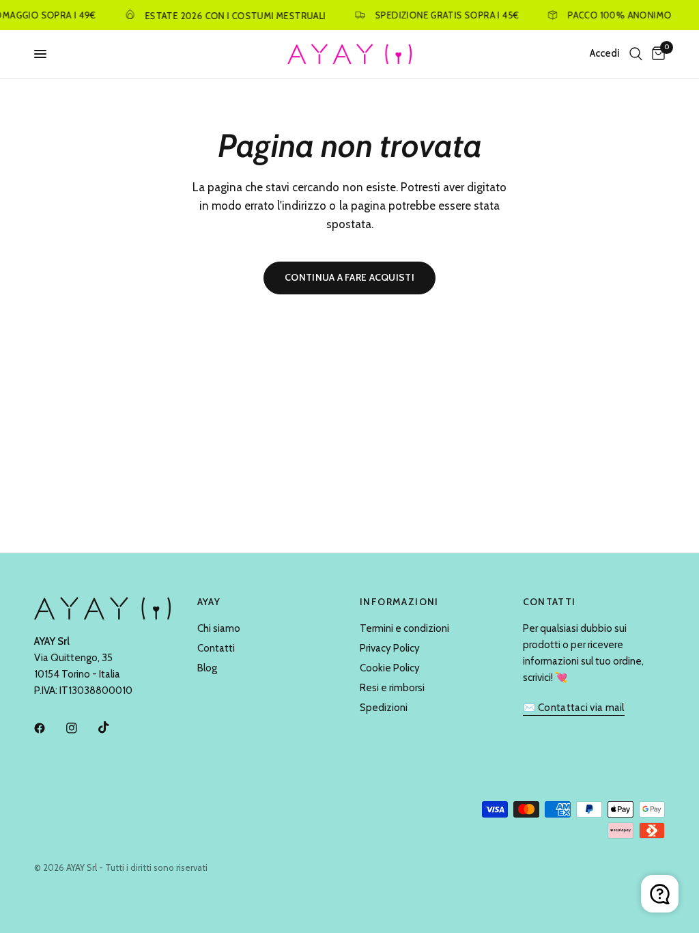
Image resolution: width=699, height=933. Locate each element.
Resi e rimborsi (392, 688)
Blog (207, 668)
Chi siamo (218, 628)
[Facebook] (49, 728)
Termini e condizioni (404, 628)
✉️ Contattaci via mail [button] (574, 708)
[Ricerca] (636, 54)
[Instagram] (81, 728)
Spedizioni (384, 707)
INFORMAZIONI (399, 602)
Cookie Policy (390, 668)
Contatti (216, 648)
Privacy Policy (390, 648)
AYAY (209, 602)
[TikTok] (113, 727)
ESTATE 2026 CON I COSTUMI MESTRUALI (231, 15)
